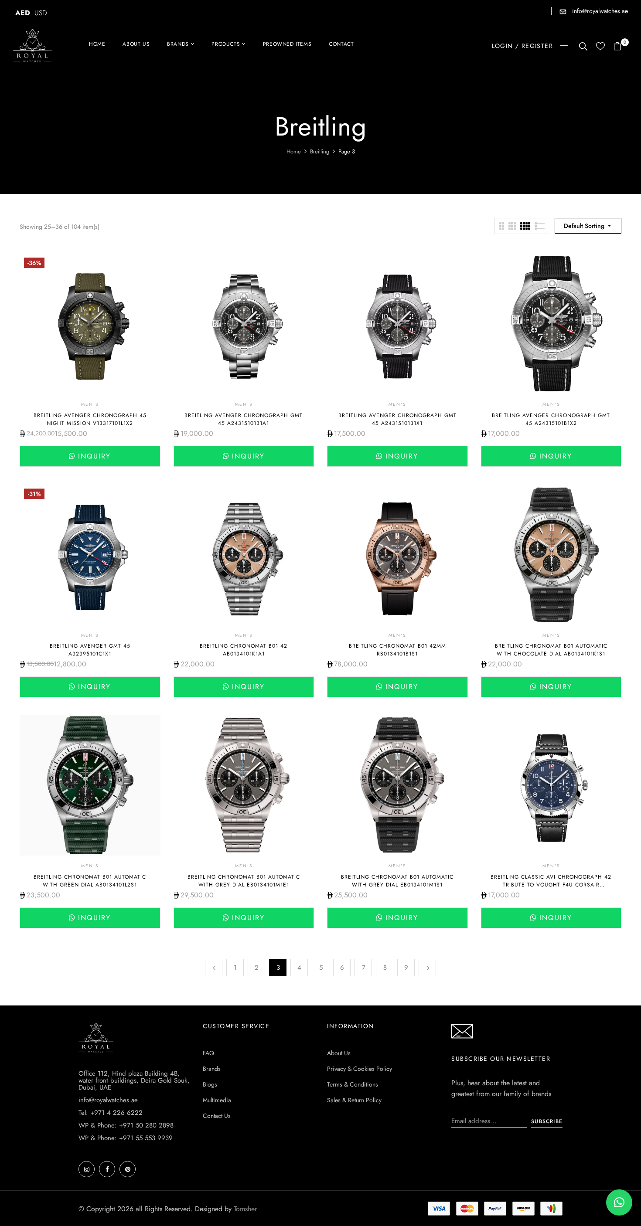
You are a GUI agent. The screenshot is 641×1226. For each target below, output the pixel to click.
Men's (90, 404)
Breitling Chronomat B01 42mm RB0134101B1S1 (397, 650)
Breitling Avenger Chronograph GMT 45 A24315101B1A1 (243, 419)
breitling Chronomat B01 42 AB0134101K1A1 (243, 650)
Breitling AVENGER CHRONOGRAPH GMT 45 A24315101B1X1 (397, 419)
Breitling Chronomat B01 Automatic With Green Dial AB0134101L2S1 (90, 881)
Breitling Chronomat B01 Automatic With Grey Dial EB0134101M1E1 (244, 881)
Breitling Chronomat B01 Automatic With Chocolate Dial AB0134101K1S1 (551, 650)
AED (22, 13)
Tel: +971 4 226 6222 (110, 1112)
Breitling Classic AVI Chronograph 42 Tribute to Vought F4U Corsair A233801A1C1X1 (551, 885)
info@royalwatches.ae (599, 11)
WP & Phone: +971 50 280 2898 (126, 1125)
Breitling (319, 151)
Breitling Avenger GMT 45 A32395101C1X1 (90, 650)
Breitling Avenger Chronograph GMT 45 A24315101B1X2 (551, 419)
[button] (621, 46)
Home (293, 151)
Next (427, 967)
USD (40, 13)
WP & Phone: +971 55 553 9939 (125, 1138)
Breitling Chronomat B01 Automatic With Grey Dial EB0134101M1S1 (397, 881)
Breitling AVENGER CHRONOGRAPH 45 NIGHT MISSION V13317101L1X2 (90, 419)
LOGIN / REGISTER (522, 45)
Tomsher (245, 1209)
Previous (213, 967)
